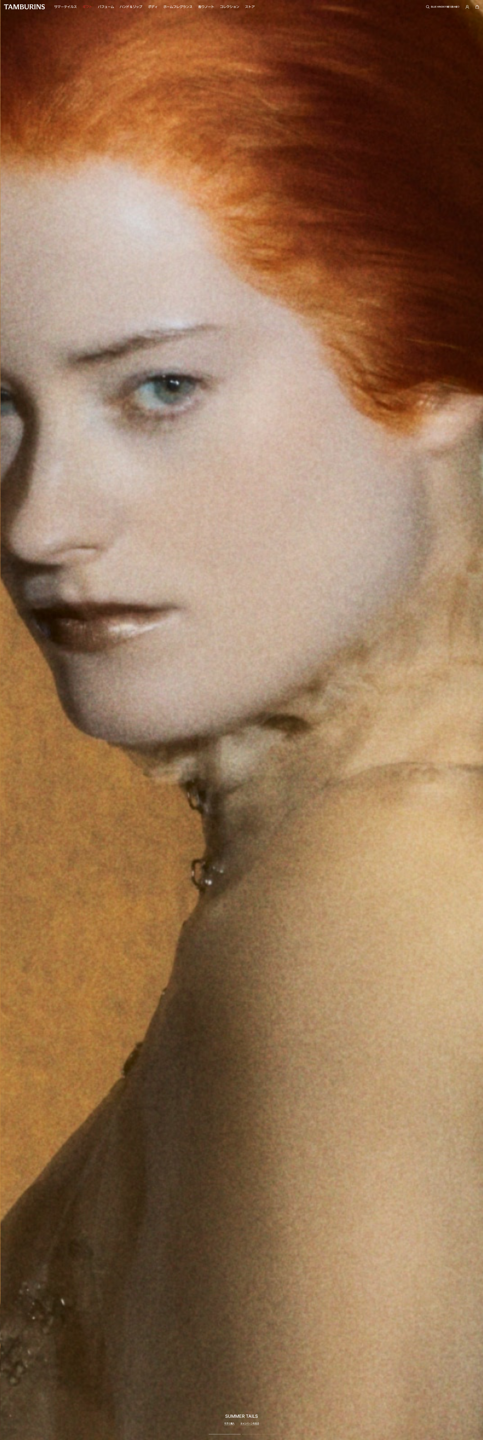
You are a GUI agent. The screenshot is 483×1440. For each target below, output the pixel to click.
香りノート (206, 7)
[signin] (467, 7)
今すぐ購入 (229, 1423)
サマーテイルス (65, 7)
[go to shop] (242, 720)
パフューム (106, 7)
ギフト (87, 7)
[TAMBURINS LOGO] (24, 7)
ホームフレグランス (177, 7)
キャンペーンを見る (249, 1423)
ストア (250, 7)
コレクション (229, 7)
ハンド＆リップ (131, 7)
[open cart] (476, 7)
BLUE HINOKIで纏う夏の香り (445, 7)
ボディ (153, 7)
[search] (428, 7)
